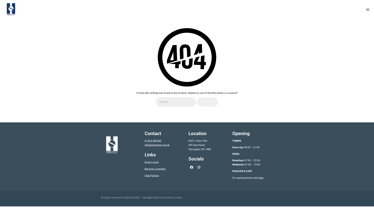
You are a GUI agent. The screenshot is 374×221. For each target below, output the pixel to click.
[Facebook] (191, 167)
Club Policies (152, 175)
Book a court (152, 162)
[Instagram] (199, 167)
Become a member (155, 168)
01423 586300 (153, 140)
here (261, 177)
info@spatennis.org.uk (157, 145)
